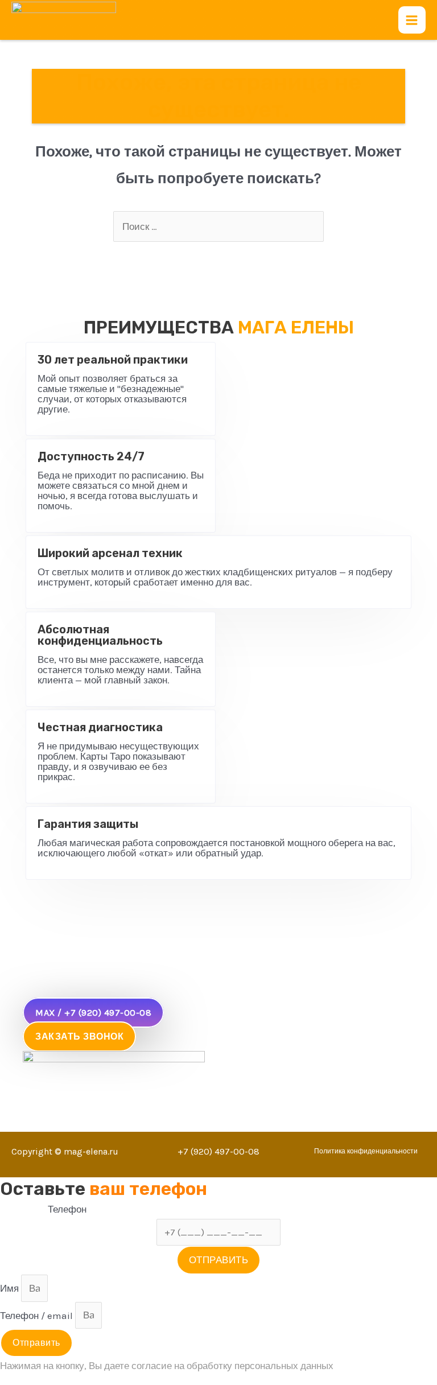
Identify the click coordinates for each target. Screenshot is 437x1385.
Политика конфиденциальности (366, 1151)
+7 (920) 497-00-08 (218, 1151)
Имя (10, 1288)
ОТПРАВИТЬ (219, 1260)
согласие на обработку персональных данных (232, 1365)
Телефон (67, 1209)
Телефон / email (37, 1315)
